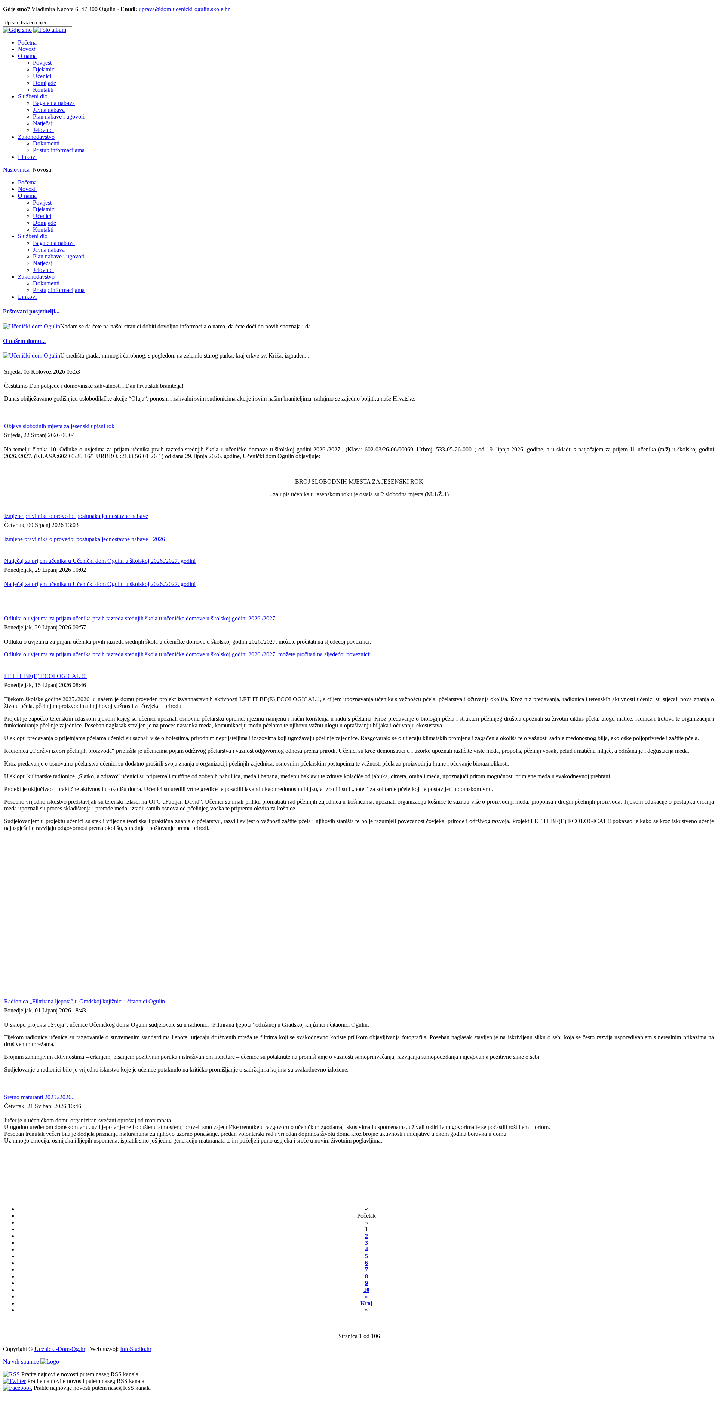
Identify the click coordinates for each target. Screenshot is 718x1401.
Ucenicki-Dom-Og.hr (59, 1349)
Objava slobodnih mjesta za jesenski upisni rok (59, 426)
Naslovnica (16, 169)
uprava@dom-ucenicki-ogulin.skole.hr (184, 9)
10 (366, 1290)
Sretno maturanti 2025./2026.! (39, 1097)
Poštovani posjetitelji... (31, 311)
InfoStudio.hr (135, 1349)
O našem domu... (24, 341)
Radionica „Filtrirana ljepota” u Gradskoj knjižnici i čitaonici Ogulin (84, 1001)
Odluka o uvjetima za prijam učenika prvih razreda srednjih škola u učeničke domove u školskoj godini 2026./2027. (140, 618)
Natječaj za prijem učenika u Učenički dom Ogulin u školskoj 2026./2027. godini (100, 561)
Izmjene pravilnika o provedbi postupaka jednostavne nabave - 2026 (84, 539)
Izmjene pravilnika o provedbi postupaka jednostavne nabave (76, 516)
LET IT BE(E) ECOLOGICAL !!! (45, 676)
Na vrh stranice (21, 1361)
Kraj (366, 1303)
